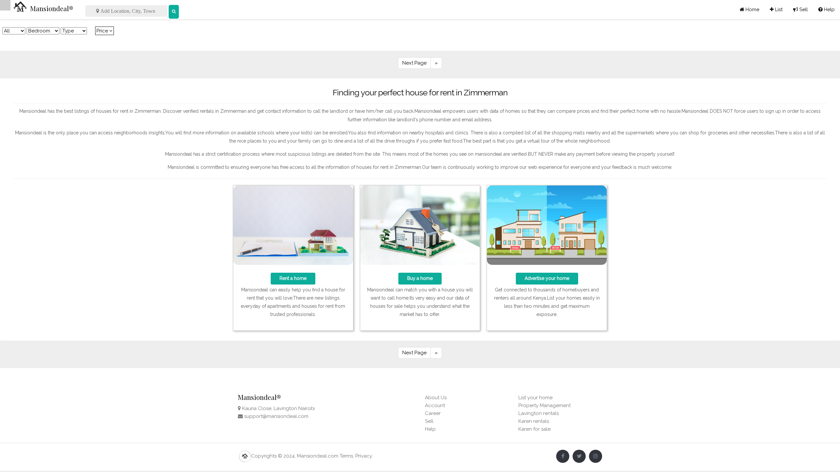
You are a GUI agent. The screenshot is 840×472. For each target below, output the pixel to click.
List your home (535, 398)
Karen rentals (533, 421)
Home (751, 9)
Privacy (363, 456)
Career (433, 413)
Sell (800, 9)
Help (826, 9)
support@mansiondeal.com (276, 416)
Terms (346, 456)
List (776, 9)
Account (435, 405)
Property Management (544, 405)
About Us (436, 398)
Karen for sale (534, 429)
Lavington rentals (538, 413)
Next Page (414, 63)
